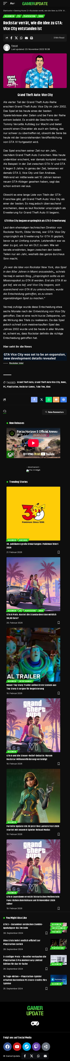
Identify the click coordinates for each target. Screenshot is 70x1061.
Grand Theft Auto (25, 382)
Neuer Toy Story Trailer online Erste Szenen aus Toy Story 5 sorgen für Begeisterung (31, 687)
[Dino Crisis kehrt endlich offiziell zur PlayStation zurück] (58, 944)
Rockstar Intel (16, 363)
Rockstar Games (27, 387)
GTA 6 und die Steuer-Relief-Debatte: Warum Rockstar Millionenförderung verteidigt (29, 757)
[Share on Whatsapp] (21, 37)
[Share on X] (16, 37)
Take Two (40, 387)
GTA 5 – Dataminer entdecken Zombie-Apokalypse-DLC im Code (23, 926)
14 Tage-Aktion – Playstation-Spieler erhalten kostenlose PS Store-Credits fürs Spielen (25, 980)
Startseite (7, 10)
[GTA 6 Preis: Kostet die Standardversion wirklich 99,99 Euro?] (33, 584)
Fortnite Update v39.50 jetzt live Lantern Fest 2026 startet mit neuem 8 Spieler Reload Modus (33, 828)
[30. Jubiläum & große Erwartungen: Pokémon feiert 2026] (33, 514)
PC (19, 16)
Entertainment (25, 681)
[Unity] (46, 1046)
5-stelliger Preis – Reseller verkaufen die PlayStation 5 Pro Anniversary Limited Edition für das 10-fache (24, 960)
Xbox (41, 16)
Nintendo (23, 540)
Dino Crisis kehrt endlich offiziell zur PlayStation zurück (21, 942)
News (63, 382)
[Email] (26, 37)
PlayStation (29, 16)
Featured (56, 932)
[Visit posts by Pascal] (6, 47)
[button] (6, 3)
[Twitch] (36, 1046)
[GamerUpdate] (35, 3)
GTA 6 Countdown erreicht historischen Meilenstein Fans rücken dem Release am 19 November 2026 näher (33, 900)
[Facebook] (7, 1046)
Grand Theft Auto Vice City (47, 382)
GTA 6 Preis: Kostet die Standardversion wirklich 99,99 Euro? (31, 616)
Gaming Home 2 (21, 10)
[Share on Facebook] (11, 37)
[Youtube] (17, 1046)
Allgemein (9, 16)
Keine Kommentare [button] (55, 412)
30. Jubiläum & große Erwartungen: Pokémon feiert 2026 (32, 546)
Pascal (14, 45)
